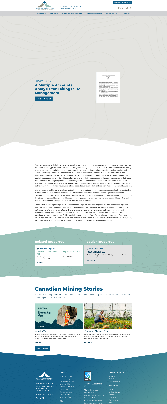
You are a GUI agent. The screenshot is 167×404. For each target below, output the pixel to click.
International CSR (65, 384)
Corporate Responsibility (67, 381)
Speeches (112, 395)
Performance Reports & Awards (93, 403)
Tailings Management (66, 392)
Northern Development (67, 387)
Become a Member (114, 381)
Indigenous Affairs (65, 397)
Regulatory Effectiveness (67, 376)
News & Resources (112, 13)
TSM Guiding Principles (91, 390)
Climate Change (65, 389)
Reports (111, 389)
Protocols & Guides (90, 398)
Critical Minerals (65, 394)
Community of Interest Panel (93, 400)
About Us (127, 13)
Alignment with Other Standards (94, 395)
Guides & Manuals (114, 392)
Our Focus (54, 13)
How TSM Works (89, 392)
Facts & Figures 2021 (97, 251)
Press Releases (113, 400)
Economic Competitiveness (68, 379)
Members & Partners (94, 13)
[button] (130, 8)
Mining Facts (41, 13)
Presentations (113, 397)
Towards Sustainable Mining (72, 13)
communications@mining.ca (44, 394)
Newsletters (112, 402)
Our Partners (112, 379)
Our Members (113, 376)
